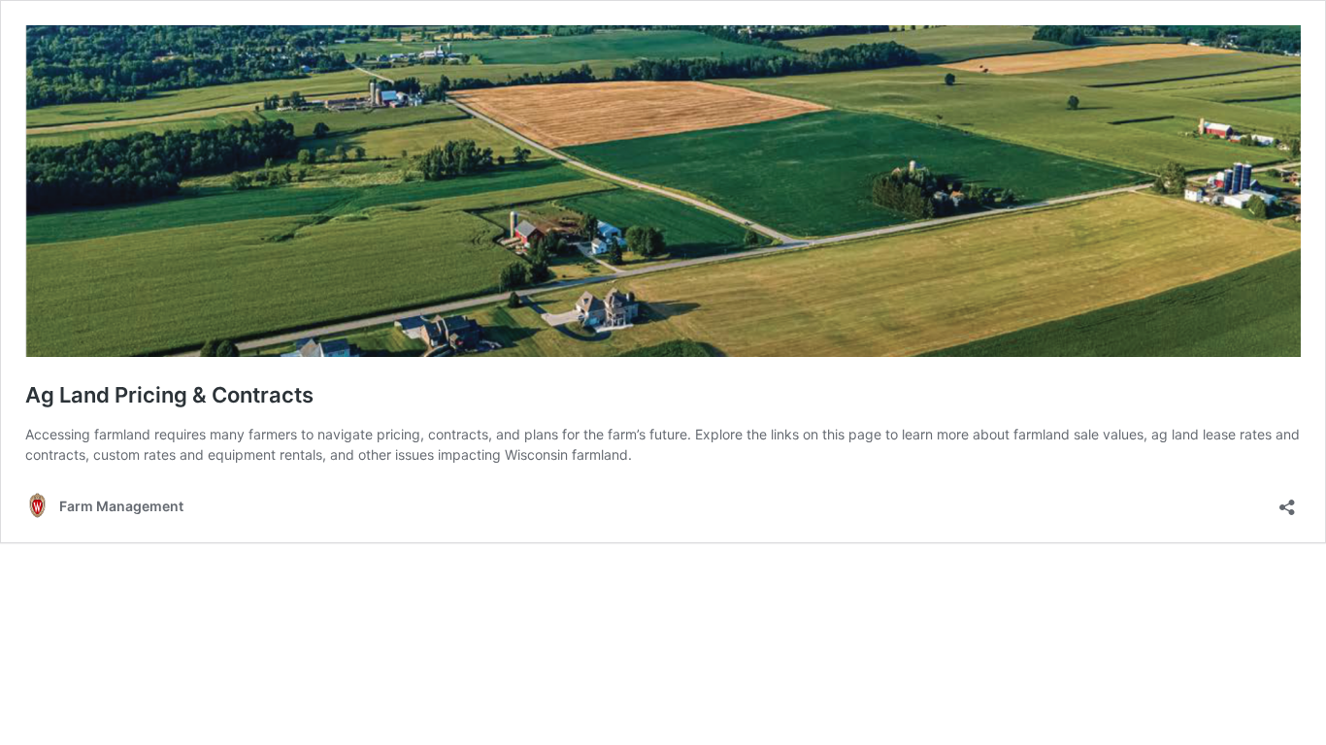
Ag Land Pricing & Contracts (169, 394)
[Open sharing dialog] (1287, 501)
